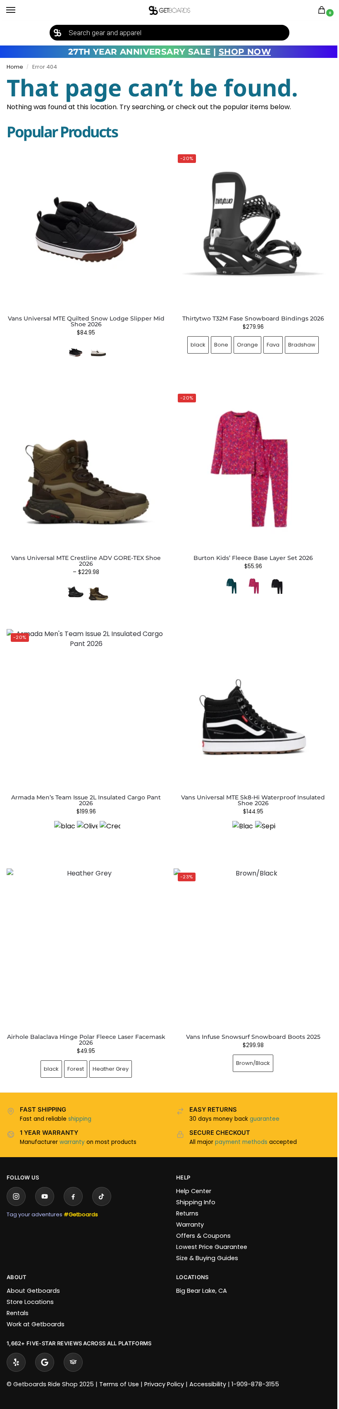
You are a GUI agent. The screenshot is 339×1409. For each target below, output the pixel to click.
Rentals (18, 1301)
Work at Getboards (35, 1312)
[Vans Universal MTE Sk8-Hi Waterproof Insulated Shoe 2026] (249, 701)
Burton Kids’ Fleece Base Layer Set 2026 (248, 552)
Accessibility (207, 1372)
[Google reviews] (44, 1349)
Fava (268, 341)
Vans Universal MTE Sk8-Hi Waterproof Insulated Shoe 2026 (248, 791)
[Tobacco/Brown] (96, 585)
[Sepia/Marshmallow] (261, 821)
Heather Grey (109, 1056)
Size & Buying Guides (204, 1246)
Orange (242, 341)
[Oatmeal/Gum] (98, 352)
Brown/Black (248, 1051)
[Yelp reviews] (16, 1349)
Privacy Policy (164, 1372)
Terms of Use (119, 1372)
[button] (323, 11)
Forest (74, 1056)
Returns (184, 1201)
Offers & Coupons (200, 1223)
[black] (63, 821)
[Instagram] (16, 1184)
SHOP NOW (245, 52)
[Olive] (85, 821)
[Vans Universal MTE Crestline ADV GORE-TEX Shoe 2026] (84, 464)
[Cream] (108, 821)
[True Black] (272, 579)
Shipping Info (192, 1190)
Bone (217, 341)
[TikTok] (101, 1184)
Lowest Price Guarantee (208, 1234)
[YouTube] (44, 1184)
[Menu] (18, 10)
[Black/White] (238, 821)
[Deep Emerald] (226, 579)
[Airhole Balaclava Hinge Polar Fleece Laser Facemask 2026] (84, 937)
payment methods (238, 1130)
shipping (79, 1106)
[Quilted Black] (75, 352)
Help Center (190, 1179)
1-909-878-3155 (255, 1372)
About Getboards (33, 1278)
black (193, 341)
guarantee (262, 1106)
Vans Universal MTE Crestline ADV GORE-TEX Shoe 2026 (84, 554)
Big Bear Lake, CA (198, 1278)
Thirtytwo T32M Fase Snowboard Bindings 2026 (248, 315)
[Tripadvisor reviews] (73, 1349)
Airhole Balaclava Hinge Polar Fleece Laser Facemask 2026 (84, 1027)
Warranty (187, 1212)
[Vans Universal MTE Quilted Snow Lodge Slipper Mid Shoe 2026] (86, 229)
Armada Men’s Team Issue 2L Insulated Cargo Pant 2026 (84, 791)
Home (15, 67)
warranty (72, 1130)
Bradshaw (297, 341)
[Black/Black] (74, 585)
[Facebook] (73, 1184)
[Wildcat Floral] (249, 579)
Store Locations (30, 1289)
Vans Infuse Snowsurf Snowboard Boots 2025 (248, 1024)
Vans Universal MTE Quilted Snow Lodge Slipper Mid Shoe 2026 (86, 321)
